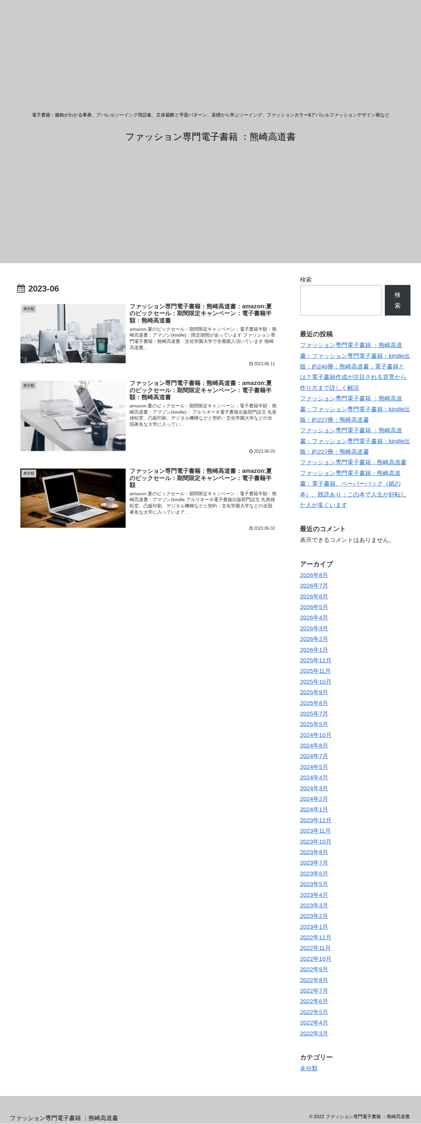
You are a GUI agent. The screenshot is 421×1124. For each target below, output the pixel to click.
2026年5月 (314, 607)
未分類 (309, 1068)
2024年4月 (314, 777)
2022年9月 (314, 969)
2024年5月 (314, 767)
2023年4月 (314, 895)
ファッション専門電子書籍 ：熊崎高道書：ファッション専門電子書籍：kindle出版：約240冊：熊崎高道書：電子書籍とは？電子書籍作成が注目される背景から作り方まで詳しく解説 (355, 366)
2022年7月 (314, 990)
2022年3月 (314, 1033)
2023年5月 (314, 884)
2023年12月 (316, 820)
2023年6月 (314, 873)
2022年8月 (314, 980)
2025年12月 (316, 660)
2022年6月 (314, 1001)
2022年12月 (316, 937)
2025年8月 (314, 703)
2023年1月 (314, 927)
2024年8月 (314, 745)
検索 (306, 279)
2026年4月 (314, 617)
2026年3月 (314, 628)
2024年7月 (314, 756)
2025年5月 (314, 724)
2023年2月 (314, 916)
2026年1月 (314, 650)
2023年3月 (314, 905)
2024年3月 (314, 788)
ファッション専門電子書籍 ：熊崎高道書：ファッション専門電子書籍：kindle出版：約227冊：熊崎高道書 (355, 409)
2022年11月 (315, 948)
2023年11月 (315, 831)
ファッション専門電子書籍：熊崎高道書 (353, 462)
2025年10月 (316, 681)
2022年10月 (316, 959)
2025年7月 (314, 713)
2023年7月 (314, 862)
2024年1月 (314, 809)
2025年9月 (314, 692)
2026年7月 (314, 585)
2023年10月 (316, 841)
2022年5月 (314, 1012)
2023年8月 (314, 852)
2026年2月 (314, 639)
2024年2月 (314, 799)
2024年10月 (316, 735)
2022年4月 (314, 1022)
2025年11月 (315, 671)
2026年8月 (314, 575)
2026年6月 (314, 596)
